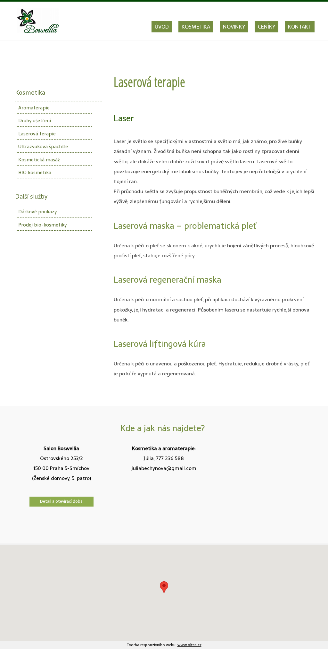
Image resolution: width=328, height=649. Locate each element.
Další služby (31, 196)
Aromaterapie (34, 108)
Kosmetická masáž (39, 160)
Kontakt (299, 26)
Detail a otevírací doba (61, 501)
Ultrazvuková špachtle (43, 146)
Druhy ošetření (34, 120)
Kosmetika (196, 26)
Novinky (234, 26)
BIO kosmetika (34, 172)
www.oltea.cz (189, 645)
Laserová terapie (37, 134)
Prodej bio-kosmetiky (42, 225)
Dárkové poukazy (37, 212)
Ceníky (266, 26)
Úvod (162, 26)
